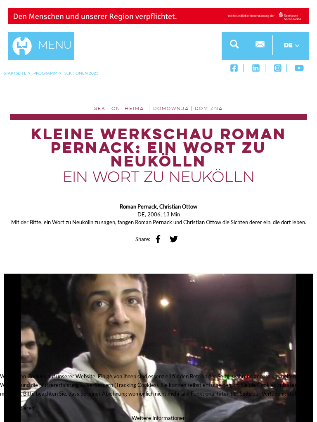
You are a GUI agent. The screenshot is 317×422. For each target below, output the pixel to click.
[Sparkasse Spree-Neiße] (158, 15)
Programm (45, 72)
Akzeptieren (19, 408)
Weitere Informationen (159, 418)
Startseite (15, 72)
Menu (55, 46)
